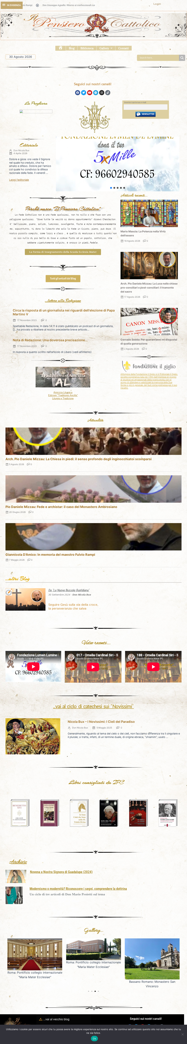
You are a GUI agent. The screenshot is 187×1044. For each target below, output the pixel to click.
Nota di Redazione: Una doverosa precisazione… (50, 340)
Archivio (18, 862)
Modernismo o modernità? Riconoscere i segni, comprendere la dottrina (78, 889)
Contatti (123, 48)
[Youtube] (89, 92)
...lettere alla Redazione (63, 300)
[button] (106, 48)
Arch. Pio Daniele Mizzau (117, 164)
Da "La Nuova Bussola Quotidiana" (68, 590)
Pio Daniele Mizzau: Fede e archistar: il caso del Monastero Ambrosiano (61, 507)
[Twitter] (83, 92)
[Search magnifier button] (182, 58)
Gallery (104, 48)
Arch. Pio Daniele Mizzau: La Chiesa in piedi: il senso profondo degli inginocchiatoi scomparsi (78, 459)
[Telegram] (95, 92)
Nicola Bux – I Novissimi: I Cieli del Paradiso (101, 722)
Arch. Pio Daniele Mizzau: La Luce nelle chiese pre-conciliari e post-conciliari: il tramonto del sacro (149, 287)
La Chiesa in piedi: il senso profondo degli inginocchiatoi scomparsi (118, 177)
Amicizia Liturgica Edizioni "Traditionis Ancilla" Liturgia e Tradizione (63, 395)
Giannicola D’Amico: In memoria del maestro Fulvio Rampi (50, 554)
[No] (182, 1034)
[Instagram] (101, 92)
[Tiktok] (107, 92)
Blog (72, 48)
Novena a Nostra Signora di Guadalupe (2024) (61, 872)
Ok (94, 1038)
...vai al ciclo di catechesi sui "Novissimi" (93, 706)
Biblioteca (87, 48)
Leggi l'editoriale (19, 179)
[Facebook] (77, 92)
